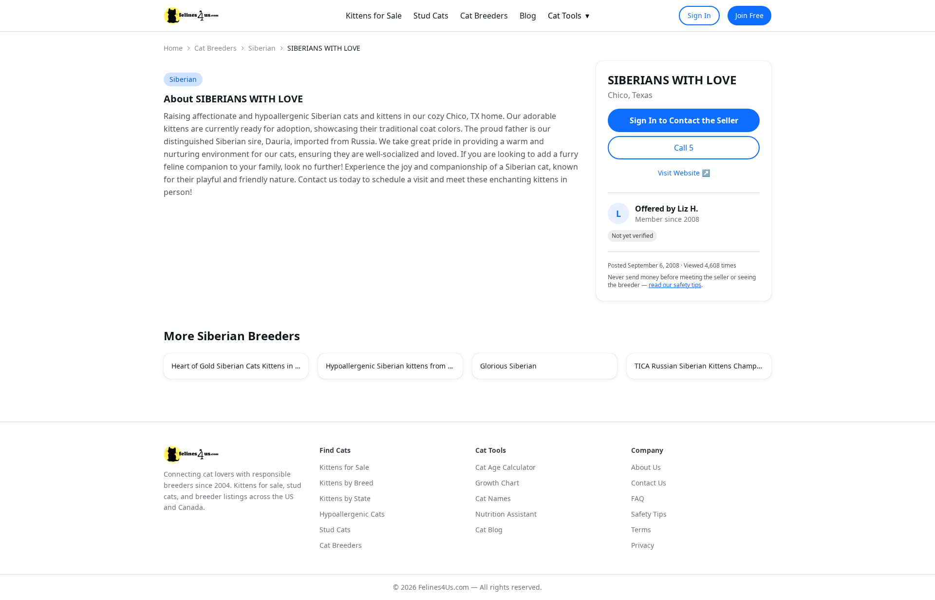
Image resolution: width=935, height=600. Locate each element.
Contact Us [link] (648, 482)
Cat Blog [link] (489, 529)
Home (173, 48)
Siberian (262, 48)
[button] (236, 366)
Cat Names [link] (493, 498)
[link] (191, 15)
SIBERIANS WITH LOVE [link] (323, 48)
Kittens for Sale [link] (374, 15)
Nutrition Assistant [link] (506, 514)
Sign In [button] (699, 15)
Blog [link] (528, 15)
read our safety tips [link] (675, 285)
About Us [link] (646, 467)
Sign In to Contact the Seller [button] (684, 120)
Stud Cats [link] (431, 15)
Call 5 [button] (683, 147)
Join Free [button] (749, 15)
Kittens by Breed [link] (346, 482)
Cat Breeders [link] (484, 15)
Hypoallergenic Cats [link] (352, 514)
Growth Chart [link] (497, 482)
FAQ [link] (637, 498)
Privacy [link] (642, 545)
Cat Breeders (215, 48)
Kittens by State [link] (345, 498)
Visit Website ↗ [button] (684, 172)
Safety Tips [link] (649, 514)
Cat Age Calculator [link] (505, 467)
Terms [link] (641, 529)
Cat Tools (568, 15)
